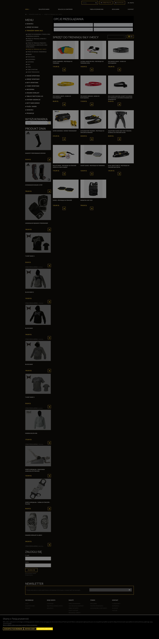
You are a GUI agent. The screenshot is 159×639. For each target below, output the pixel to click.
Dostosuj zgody (30, 629)
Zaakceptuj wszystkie (45, 629)
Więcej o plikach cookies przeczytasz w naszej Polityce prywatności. (20, 625)
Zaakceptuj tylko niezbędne (13, 629)
